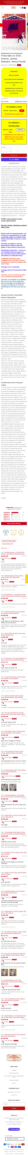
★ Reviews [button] (26, 579)
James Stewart (12, 219)
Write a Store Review (14, 523)
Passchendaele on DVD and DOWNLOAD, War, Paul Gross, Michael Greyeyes (12, 981)
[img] (14, 507)
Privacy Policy (14, 1101)
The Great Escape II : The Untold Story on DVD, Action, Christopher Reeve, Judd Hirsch (13, 796)
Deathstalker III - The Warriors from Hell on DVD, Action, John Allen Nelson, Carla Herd (13, 1017)
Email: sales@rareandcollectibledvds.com (14, 1128)
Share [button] (4, 498)
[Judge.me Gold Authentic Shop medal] (14, 532)
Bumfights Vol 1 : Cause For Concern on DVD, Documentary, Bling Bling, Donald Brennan (13, 596)
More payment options (14, 163)
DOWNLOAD (20, 129)
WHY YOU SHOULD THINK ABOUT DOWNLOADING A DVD (14, 1083)
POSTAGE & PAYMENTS (14, 1086)
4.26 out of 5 (18, 507)
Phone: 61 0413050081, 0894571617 (14, 1130)
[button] (2, 7)
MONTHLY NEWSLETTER (14, 1079)
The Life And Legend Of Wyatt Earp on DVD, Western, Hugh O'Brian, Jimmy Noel (13, 955)
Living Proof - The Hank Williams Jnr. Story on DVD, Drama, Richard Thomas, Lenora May (14, 660)
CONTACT (14, 1089)
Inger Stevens (11, 220)
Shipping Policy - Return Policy (14, 1098)
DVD (22, 110)
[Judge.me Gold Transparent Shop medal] (21, 532)
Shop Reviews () (7, 543)
